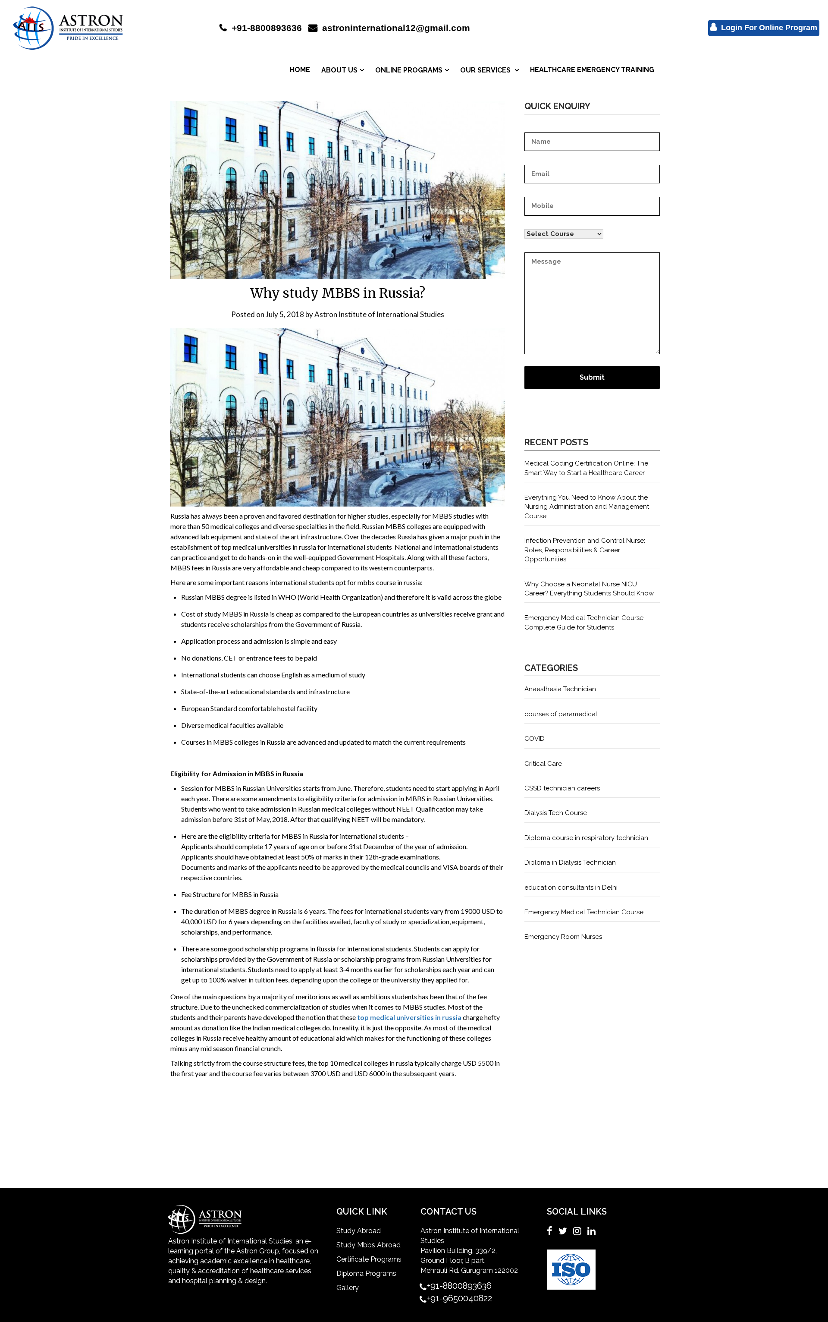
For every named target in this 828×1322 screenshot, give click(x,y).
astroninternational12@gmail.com (395, 28)
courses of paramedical (560, 714)
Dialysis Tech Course (555, 813)
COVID (534, 739)
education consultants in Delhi (571, 887)
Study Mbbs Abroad (368, 1245)
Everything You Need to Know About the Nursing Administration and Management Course (586, 507)
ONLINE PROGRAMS (408, 70)
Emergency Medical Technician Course (583, 912)
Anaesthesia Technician (560, 689)
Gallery (347, 1288)
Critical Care (543, 764)
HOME (300, 70)
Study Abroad (358, 1231)
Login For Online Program (768, 27)
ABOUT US (339, 70)
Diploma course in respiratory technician (586, 838)
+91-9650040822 (459, 1298)
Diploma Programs (366, 1273)
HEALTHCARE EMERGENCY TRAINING (592, 70)
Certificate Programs (368, 1259)
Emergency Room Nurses (563, 937)
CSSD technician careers (562, 788)
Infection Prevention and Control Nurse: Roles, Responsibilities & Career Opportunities (584, 550)
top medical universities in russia (409, 1017)
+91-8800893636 (265, 28)
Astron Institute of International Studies (379, 314)
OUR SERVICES (486, 70)
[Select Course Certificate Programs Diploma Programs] (592, 229)
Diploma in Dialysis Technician (570, 862)
